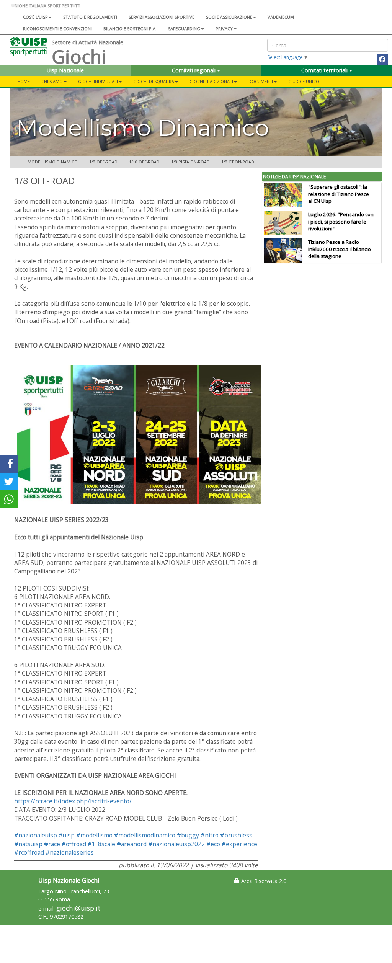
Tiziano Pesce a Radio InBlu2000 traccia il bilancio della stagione (339, 249)
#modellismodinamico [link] (144, 835)
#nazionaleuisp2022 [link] (176, 844)
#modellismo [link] (94, 835)
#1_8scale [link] (101, 844)
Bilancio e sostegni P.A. (130, 28)
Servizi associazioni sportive (161, 17)
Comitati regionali (194, 70)
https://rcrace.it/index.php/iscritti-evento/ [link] (73, 801)
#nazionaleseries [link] (70, 852)
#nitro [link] (210, 835)
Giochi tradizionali (211, 81)
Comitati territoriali (325, 70)
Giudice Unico (303, 81)
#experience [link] (239, 844)
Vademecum (281, 17)
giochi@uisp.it (78, 908)
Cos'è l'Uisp (35, 17)
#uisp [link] (67, 835)
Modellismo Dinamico (53, 162)
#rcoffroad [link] (29, 852)
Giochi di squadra (153, 81)
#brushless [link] (236, 835)
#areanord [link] (132, 844)
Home (23, 81)
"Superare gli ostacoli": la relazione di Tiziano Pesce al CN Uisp (338, 194)
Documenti (260, 81)
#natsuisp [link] (28, 844)
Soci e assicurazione (229, 17)
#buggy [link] (188, 835)
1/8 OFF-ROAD (103, 162)
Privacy (224, 28)
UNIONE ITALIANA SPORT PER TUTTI (45, 5)
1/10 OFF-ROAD (144, 162)
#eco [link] (213, 844)
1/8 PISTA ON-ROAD (190, 162)
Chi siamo (52, 81)
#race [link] (52, 844)
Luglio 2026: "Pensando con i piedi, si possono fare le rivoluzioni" (341, 221)
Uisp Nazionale (65, 70)
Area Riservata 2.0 (263, 881)
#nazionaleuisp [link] (35, 835)
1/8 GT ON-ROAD (237, 162)
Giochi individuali (98, 81)
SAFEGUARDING (184, 28)
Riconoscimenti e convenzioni (57, 28)
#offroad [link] (74, 844)
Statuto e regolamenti (90, 17)
